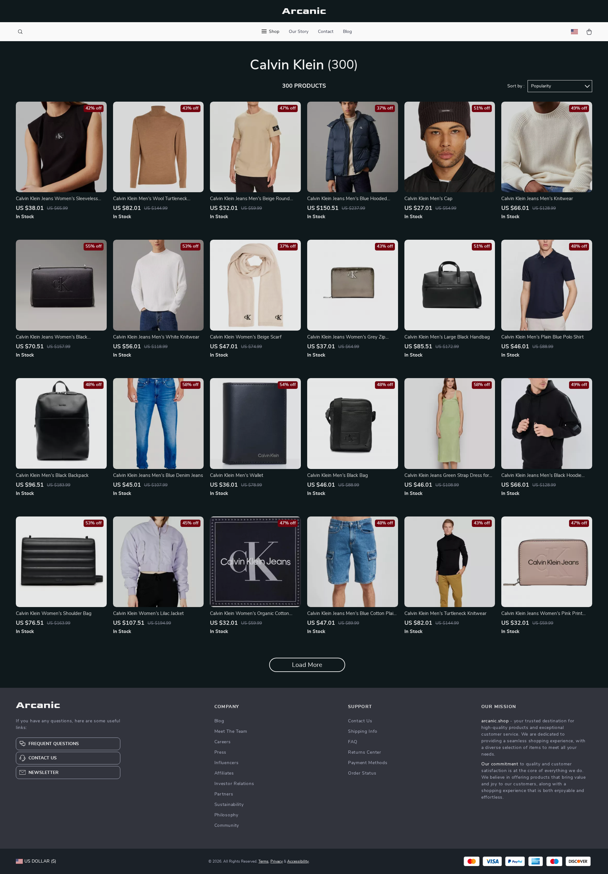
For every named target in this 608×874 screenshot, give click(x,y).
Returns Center (364, 752)
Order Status (362, 773)
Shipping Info (362, 731)
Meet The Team (230, 731)
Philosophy (226, 815)
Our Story (298, 31)
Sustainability (229, 804)
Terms (263, 861)
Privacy (276, 861)
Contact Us (360, 721)
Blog (347, 31)
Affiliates (224, 773)
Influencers (226, 763)
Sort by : (515, 86)
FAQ (353, 742)
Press (220, 752)
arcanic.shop (495, 721)
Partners (223, 794)
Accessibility (298, 861)
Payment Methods (368, 763)
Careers (222, 742)
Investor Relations (234, 784)
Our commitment (499, 764)
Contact (325, 31)
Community (226, 825)
